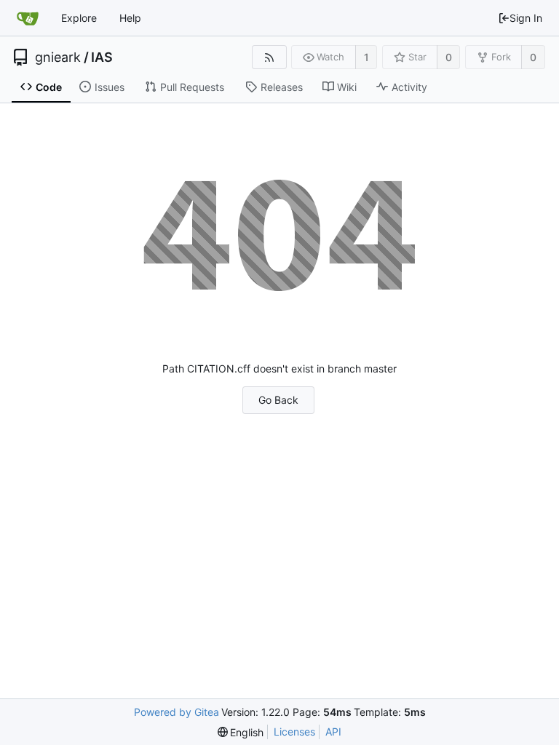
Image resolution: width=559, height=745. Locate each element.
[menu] (241, 732)
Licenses (294, 731)
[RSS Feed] (269, 57)
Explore (79, 18)
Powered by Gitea (176, 712)
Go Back (278, 400)
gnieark (58, 57)
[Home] (27, 18)
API (333, 731)
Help (130, 18)
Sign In (526, 18)
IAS (102, 57)
